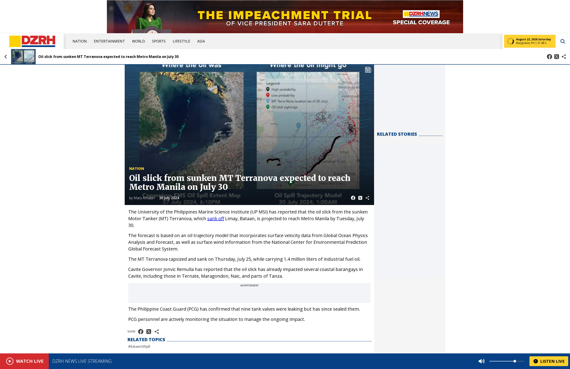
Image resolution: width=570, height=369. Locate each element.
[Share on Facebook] (549, 56)
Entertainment (109, 41)
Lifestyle (181, 41)
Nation (80, 41)
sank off (215, 218)
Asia (201, 41)
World (138, 41)
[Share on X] (556, 56)
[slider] (514, 361)
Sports (159, 41)
